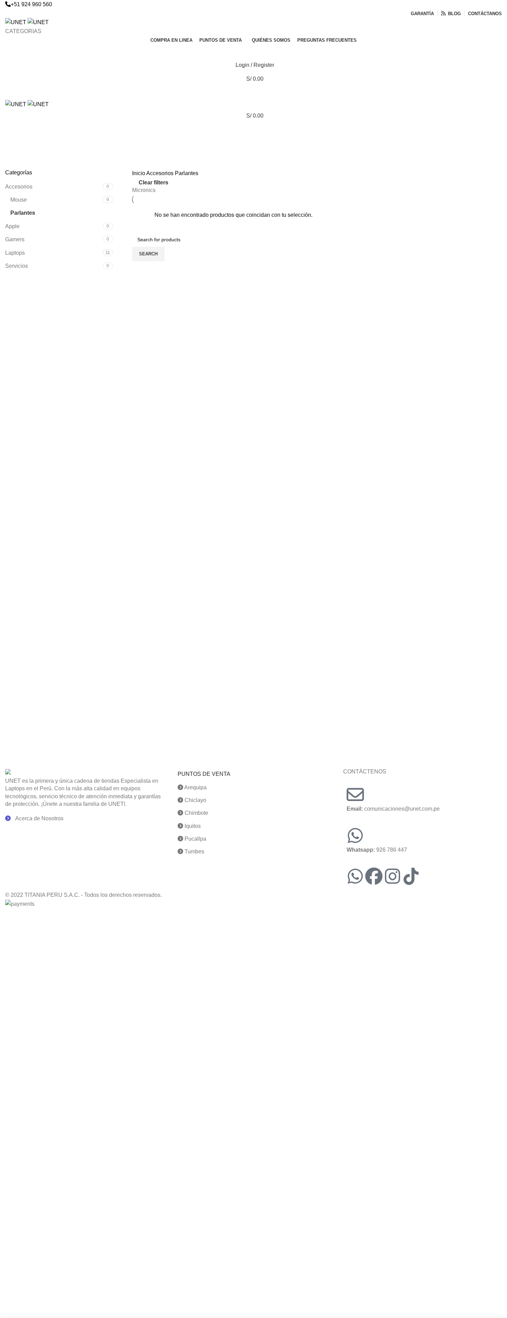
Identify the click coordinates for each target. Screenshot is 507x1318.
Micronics (144, 190)
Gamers (14, 239)
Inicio (139, 173)
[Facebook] (373, 876)
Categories (19, 165)
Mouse (18, 200)
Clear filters (153, 182)
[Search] (253, 51)
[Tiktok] (411, 876)
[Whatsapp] (355, 876)
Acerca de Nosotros (38, 818)
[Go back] (13, 131)
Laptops (15, 253)
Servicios (16, 266)
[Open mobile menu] (253, 93)
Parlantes (22, 213)
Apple (12, 226)
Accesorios (18, 187)
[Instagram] (392, 876)
